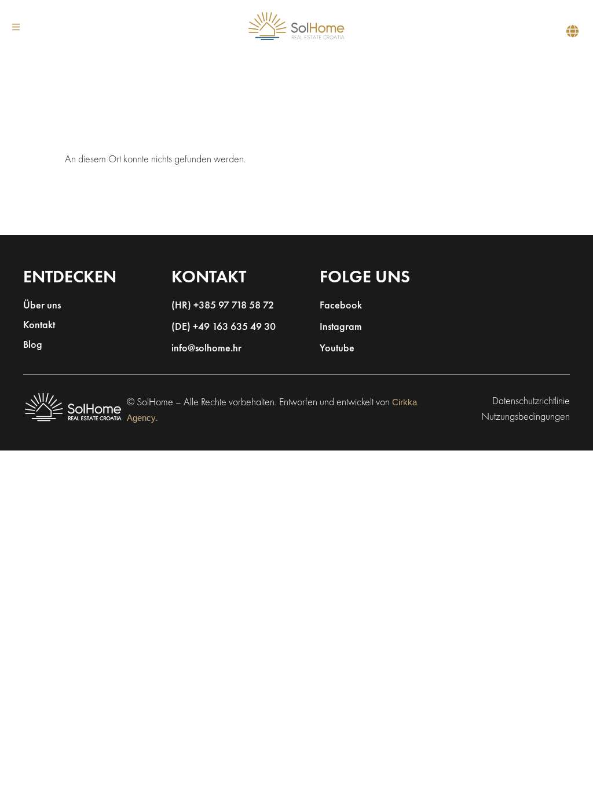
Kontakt (39, 326)
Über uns (42, 306)
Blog (32, 345)
